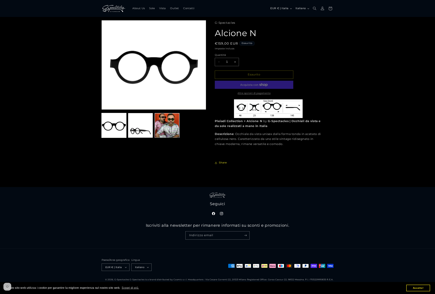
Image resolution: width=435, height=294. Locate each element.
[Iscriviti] (245, 235)
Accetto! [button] (418, 288)
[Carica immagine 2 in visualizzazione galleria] (140, 125)
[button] (314, 8)
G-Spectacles (121, 279)
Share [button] (223, 162)
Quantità (220, 55)
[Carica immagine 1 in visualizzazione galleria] (114, 125)
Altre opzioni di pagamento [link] (254, 93)
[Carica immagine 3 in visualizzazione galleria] (167, 125)
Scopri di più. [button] (130, 287)
